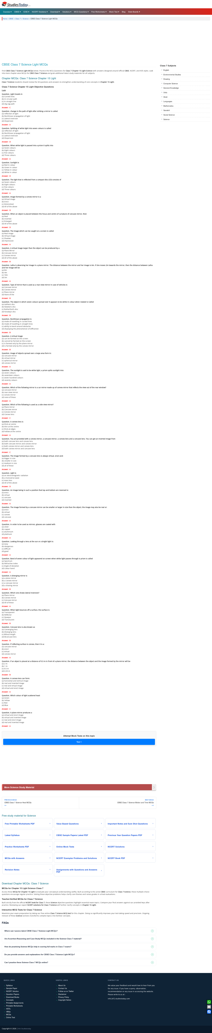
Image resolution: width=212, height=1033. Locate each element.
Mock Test (113, 11)
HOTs (8, 1008)
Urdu (165, 92)
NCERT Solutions (39, 11)
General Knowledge (171, 88)
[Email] (209, 1006)
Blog (123, 11)
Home (5, 18)
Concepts (9, 1000)
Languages (167, 101)
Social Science (169, 115)
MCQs (8, 1014)
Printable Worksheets (14, 1006)
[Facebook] (209, 1011)
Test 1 (79, 742)
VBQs (8, 1011)
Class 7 (18, 18)
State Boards (133, 11)
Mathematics (168, 106)
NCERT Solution (12, 991)
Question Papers (12, 994)
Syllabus (9, 985)
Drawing (166, 79)
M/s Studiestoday (24, 1028)
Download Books (12, 997)
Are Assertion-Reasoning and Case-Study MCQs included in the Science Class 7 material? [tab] (43, 939)
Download (54, 11)
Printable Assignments (14, 1003)
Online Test (10, 1017)
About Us (61, 985)
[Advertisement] (75, 41)
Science (25, 18)
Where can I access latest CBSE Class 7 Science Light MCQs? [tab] (31, 931)
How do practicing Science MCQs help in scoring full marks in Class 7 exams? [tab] (37, 947)
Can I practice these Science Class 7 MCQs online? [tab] (26, 962)
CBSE (16, 11)
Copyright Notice (64, 1000)
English (166, 70)
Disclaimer (62, 994)
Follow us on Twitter (66, 991)
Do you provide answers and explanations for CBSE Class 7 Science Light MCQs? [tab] (39, 954)
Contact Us (62, 988)
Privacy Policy (63, 997)
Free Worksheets (98, 11)
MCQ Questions (80, 11)
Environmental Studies (172, 74)
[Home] (16, 4)
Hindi (165, 97)
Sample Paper (11, 988)
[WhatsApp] (209, 1002)
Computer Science (170, 83)
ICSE (25, 11)
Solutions (66, 11)
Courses (6, 11)
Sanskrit (166, 110)
